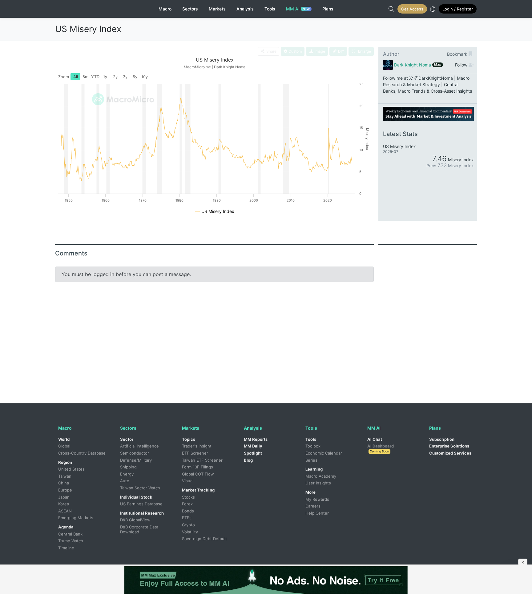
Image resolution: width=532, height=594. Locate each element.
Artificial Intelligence (139, 445)
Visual (187, 480)
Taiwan (64, 476)
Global (64, 445)
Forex (187, 503)
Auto (124, 480)
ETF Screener (195, 453)
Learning (314, 469)
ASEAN (65, 510)
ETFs (186, 517)
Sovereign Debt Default (204, 538)
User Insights (318, 482)
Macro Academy (320, 476)
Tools (310, 439)
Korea (63, 503)
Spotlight (253, 453)
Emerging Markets (75, 517)
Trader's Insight (197, 445)
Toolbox (312, 445)
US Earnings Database (141, 503)
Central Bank (70, 534)
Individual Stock (136, 497)
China (63, 482)
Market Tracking (198, 490)
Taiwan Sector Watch (140, 487)
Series (311, 460)
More (310, 492)
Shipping (128, 466)
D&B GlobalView (135, 519)
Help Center (317, 513)
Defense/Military (136, 460)
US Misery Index (88, 29)
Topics (188, 439)
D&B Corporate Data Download (139, 529)
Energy (127, 474)
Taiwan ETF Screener (202, 460)
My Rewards (317, 499)
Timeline (66, 547)
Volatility (190, 531)
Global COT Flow (198, 474)
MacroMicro (80, 9)
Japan (64, 497)
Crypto (188, 524)
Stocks (188, 497)
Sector (126, 439)
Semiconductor (134, 453)
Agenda (66, 526)
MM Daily (253, 445)
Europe (65, 490)
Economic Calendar (323, 453)
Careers (312, 506)
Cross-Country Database (82, 453)
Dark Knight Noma (412, 64)
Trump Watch (70, 540)
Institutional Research (142, 513)
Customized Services (450, 453)
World (64, 439)
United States (71, 469)
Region (65, 462)
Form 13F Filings (197, 466)
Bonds (188, 510)
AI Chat (374, 439)
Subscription (441, 439)
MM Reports (256, 439)
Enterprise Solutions (449, 445)
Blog (248, 460)
